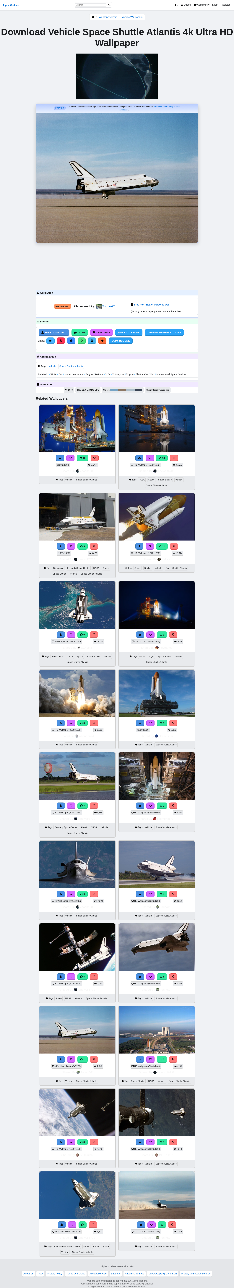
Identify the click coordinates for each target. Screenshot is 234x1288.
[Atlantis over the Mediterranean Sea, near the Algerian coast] (77, 1218)
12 (83, 458)
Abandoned (86, 736)
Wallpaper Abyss (108, 17)
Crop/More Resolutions (164, 332)
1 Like (81, 332)
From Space (57, 656)
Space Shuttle (165, 480)
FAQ (40, 1273)
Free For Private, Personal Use (151, 304)
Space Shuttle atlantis (71, 366)
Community (202, 4)
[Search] (109, 4)
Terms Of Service (75, 1273)
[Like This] (83, 1224)
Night (151, 656)
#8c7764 (122, 390)
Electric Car (141, 374)
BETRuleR (86, 1155)
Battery (99, 374)
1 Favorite (102, 332)
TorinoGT (108, 306)
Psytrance (165, 647)
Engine (89, 374)
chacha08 (86, 470)
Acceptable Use (98, 1273)
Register (225, 4)
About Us (28, 1273)
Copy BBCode (121, 340)
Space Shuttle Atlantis (86, 480)
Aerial (96, 1246)
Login (215, 4)
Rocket (147, 568)
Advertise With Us (134, 1273)
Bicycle (129, 374)
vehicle (52, 366)
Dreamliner (166, 736)
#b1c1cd (130, 390)
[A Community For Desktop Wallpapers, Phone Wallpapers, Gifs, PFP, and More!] (93, 17)
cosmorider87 (166, 818)
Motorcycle (117, 374)
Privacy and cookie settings (196, 1273)
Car (60, 374)
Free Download (55, 332)
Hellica (166, 559)
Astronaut (78, 374)
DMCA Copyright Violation (163, 1273)
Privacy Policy (54, 1273)
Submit (187, 4)
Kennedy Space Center (78, 568)
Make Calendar (129, 332)
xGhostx (86, 647)
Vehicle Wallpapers (132, 17)
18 (163, 458)
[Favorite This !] (150, 723)
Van (152, 374)
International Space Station (170, 374)
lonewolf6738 (166, 470)
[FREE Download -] (140, 723)
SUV (107, 374)
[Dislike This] (173, 723)
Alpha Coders (11, 5)
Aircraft (84, 827)
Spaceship (58, 568)
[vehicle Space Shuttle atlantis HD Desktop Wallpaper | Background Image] (157, 716)
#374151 (138, 390)
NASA (53, 374)
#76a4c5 (114, 390)
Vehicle (68, 480)
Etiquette (116, 1273)
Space (151, 480)
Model (67, 374)
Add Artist (62, 306)
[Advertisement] (117, 266)
